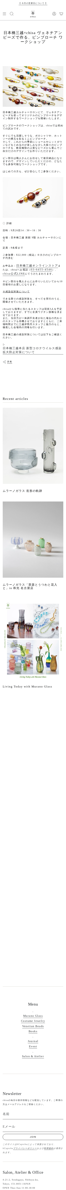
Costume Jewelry (33, 1021)
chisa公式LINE (14, 273)
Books (33, 1031)
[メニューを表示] (4, 14)
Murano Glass (33, 1015)
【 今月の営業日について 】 (33, 3)
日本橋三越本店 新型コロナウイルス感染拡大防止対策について (32, 350)
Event (33, 1046)
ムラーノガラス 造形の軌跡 (22, 490)
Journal (33, 1041)
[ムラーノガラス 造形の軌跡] (33, 446)
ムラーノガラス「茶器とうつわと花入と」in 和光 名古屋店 (30, 586)
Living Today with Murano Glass (27, 686)
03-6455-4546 (41, 269)
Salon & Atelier (33, 1056)
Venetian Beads (33, 1026)
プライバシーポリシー (25, 1148)
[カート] (61, 14)
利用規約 (48, 1148)
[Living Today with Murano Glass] (33, 639)
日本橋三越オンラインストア (37, 265)
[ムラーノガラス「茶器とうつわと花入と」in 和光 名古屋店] (33, 540)
